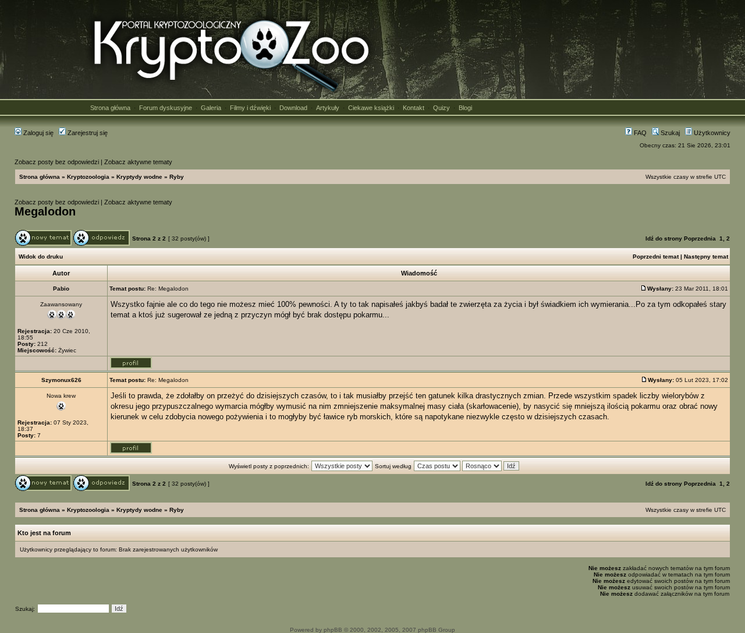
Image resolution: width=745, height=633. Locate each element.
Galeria (211, 107)
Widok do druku (41, 256)
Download (293, 107)
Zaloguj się (38, 132)
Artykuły (327, 107)
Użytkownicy (711, 132)
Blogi (465, 107)
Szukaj (669, 132)
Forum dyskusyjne (165, 107)
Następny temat (706, 256)
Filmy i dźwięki (250, 107)
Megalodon (45, 211)
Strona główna (110, 107)
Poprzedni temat (656, 256)
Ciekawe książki (371, 107)
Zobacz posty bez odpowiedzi (57, 161)
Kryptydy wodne (139, 177)
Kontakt (413, 107)
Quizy (441, 107)
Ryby (176, 177)
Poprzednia (700, 238)
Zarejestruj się (87, 132)
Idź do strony (663, 238)
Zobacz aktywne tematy (138, 161)
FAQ (639, 132)
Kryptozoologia (88, 177)
